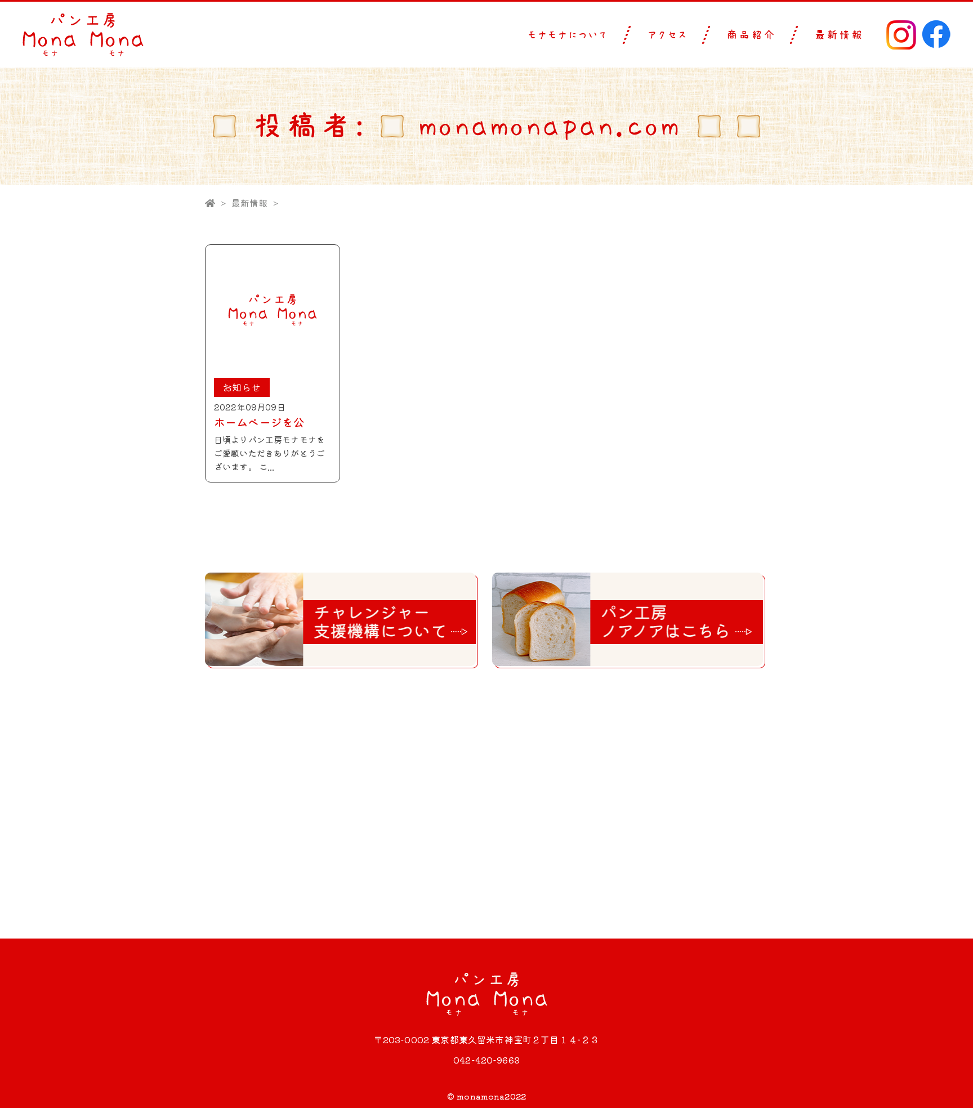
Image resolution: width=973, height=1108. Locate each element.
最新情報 (839, 35)
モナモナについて (568, 35)
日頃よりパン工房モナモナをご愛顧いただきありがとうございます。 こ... (269, 453)
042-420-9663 (486, 1059)
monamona (481, 1096)
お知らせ (241, 387)
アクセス (668, 35)
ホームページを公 (259, 422)
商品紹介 (751, 35)
